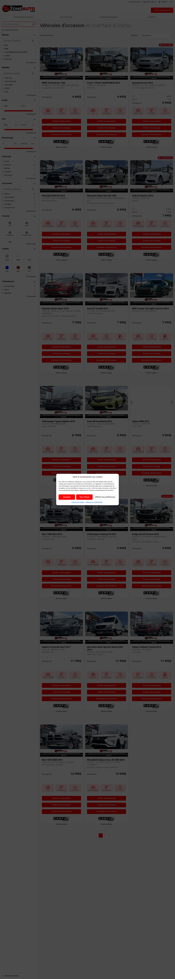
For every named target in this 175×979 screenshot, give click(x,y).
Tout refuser (84, 497)
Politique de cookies (77, 502)
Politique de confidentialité (93, 502)
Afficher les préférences (105, 497)
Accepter (67, 497)
